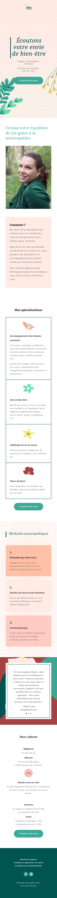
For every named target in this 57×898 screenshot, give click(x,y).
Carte (28, 773)
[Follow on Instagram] (31, 874)
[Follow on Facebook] (26, 874)
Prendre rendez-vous (28, 80)
